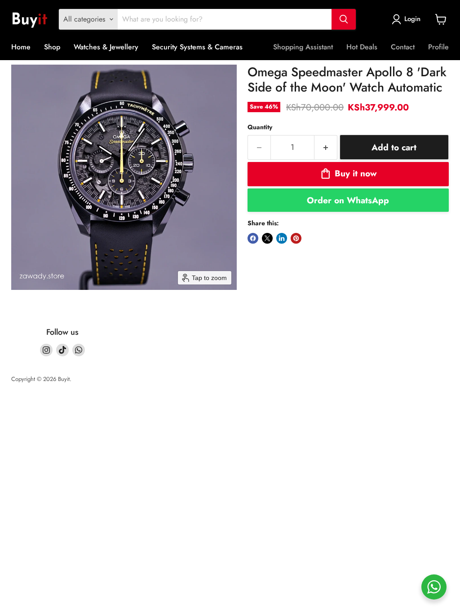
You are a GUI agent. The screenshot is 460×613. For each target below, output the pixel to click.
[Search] (344, 19)
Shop (52, 47)
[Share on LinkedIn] (281, 238)
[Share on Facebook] (253, 238)
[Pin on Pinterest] (296, 238)
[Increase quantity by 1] (325, 147)
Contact (403, 47)
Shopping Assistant (303, 47)
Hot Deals (361, 47)
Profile (438, 47)
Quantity (260, 127)
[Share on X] (267, 238)
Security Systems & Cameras (197, 47)
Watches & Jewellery (106, 47)
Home (21, 47)
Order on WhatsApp (348, 200)
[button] (408, 19)
